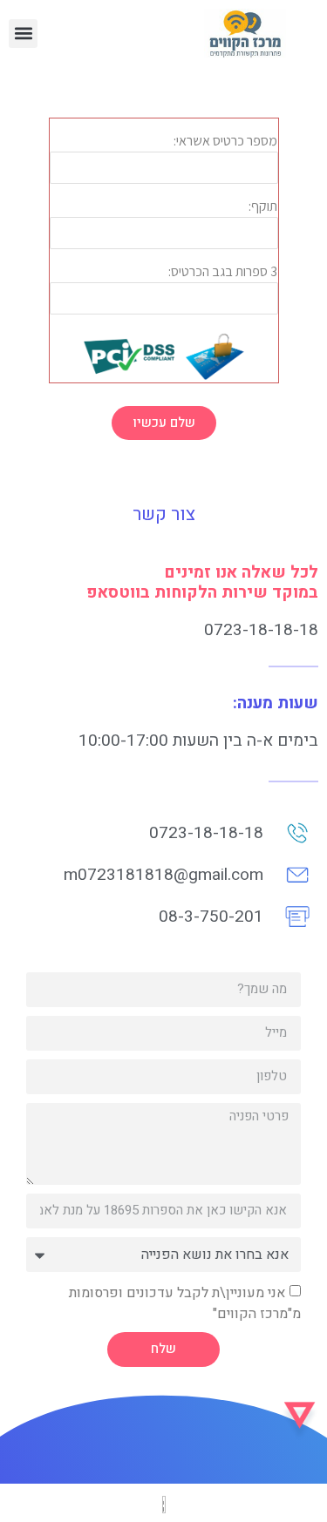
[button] (23, 33)
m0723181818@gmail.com (163, 874)
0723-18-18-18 (261, 630)
